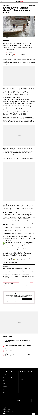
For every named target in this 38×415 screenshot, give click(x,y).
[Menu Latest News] (36, 1)
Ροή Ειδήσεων (5, 386)
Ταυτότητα (12, 374)
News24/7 (29, 373)
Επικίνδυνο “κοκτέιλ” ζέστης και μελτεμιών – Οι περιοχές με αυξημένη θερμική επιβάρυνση (19, 277)
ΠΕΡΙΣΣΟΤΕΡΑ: (5, 266)
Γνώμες (4, 377)
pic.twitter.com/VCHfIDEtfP (12, 112)
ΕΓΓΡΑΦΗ (19, 400)
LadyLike (29, 377)
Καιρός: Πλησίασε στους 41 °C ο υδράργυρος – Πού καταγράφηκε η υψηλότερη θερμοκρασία (19, 272)
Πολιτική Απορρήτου (14, 377)
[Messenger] (9, 55)
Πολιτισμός (4, 380)
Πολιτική (4, 374)
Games (8, 285)
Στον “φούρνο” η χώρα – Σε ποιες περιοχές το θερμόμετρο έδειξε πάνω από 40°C (19, 270)
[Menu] (1, 1)
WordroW (26, 285)
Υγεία (4, 383)
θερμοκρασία (11, 262)
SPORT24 (29, 374)
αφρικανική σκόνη (12, 58)
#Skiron (5, 245)
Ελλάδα (4, 373)
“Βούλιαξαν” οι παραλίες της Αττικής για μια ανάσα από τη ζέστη (16, 274)
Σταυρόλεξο (18, 285)
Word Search (31, 285)
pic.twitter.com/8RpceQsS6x (12, 253)
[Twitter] (7, 55)
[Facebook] (4, 55)
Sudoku (22, 285)
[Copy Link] (12, 55)
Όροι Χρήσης (13, 376)
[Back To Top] (33, 414)
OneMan (29, 376)
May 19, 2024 (22, 114)
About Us (12, 373)
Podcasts (4, 389)
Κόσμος (4, 376)
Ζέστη (7, 5)
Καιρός (4, 5)
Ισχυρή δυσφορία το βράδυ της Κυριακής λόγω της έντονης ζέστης (17, 268)
